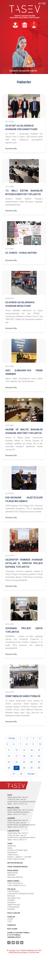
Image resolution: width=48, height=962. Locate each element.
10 (40, 744)
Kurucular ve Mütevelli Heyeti (17, 850)
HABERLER (11, 925)
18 (24, 756)
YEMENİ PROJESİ (13, 905)
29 (31, 768)
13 (24, 750)
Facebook (9, 942)
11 (9, 750)
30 (39, 768)
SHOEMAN (11, 902)
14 (31, 750)
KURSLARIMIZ (12, 870)
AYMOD (10, 919)
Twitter (13, 942)
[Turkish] (40, 4)
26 (9, 768)
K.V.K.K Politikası (13, 935)
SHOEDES (11, 900)
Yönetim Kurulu (12, 855)
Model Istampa (12, 873)
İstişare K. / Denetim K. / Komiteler (19, 857)
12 (16, 750)
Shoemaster (11, 875)
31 (14, 774)
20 (39, 756)
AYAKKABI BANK (13, 907)
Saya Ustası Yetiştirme (15, 877)
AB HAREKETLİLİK (14, 898)
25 (39, 762)
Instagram (17, 942)
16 (9, 756)
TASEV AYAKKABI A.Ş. (15, 883)
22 (16, 762)
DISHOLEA (11, 896)
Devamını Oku (11, 148)
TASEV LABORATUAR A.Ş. (16, 885)
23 (24, 762)
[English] (44, 4)
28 (24, 768)
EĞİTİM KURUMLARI (15, 863)
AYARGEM (11, 909)
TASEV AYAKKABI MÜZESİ (17, 867)
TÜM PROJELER (13, 891)
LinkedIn (21, 942)
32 (21, 774)
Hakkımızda (11, 846)
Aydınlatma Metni (13, 937)
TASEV (24, 12)
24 (31, 762)
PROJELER (11, 889)
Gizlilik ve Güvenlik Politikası (18, 933)
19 (31, 756)
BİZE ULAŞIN (12, 929)
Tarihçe (9, 848)
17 (16, 756)
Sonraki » (31, 774)
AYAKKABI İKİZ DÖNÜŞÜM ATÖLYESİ (20, 894)
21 (9, 762)
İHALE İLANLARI (13, 913)
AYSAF (9, 921)
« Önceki (11, 738)
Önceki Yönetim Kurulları (16, 859)
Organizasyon (12, 852)
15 (39, 750)
